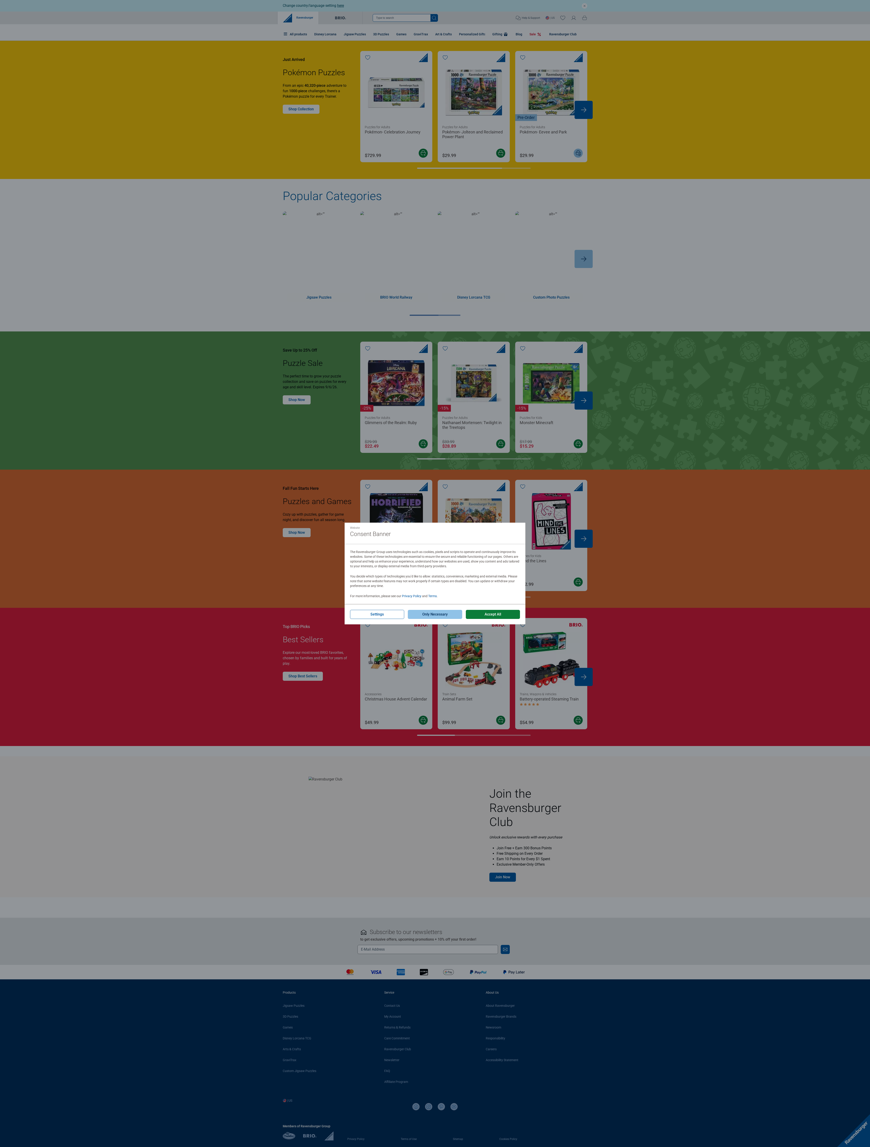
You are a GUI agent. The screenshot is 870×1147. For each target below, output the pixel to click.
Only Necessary (435, 614)
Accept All (493, 614)
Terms (432, 596)
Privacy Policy (411, 596)
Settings (377, 614)
